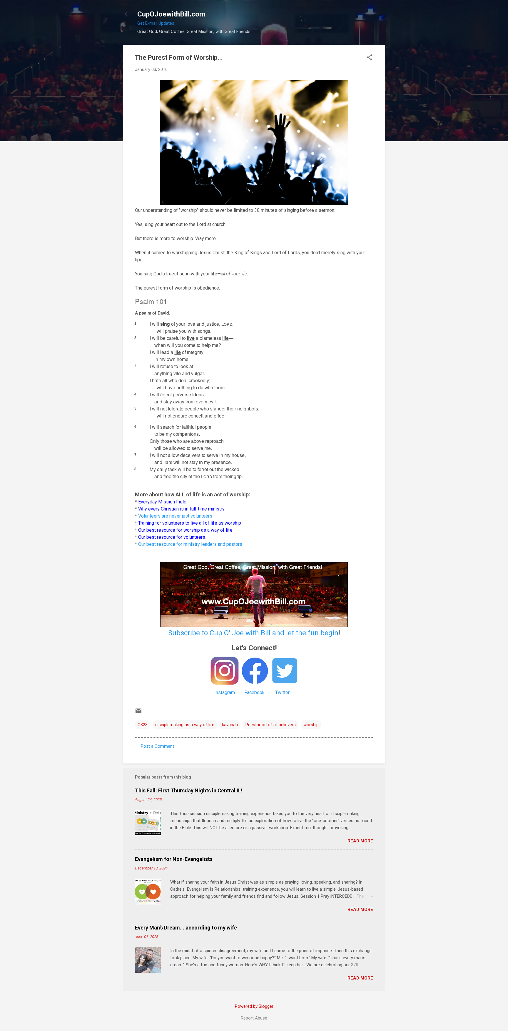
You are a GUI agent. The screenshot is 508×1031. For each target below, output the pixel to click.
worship (311, 724)
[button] (369, 58)
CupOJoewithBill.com (171, 14)
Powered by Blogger (254, 1006)
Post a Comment (157, 746)
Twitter (282, 692)
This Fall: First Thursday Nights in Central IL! (189, 790)
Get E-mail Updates (155, 23)
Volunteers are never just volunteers (175, 516)
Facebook (254, 692)
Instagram (224, 692)
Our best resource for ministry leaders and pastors (190, 544)
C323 (143, 724)
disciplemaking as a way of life (184, 724)
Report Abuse (254, 1018)
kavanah (230, 724)
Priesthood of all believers (270, 724)
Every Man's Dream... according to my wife (186, 927)
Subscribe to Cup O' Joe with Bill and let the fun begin (253, 633)
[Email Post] (138, 713)
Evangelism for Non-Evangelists (174, 859)
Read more (360, 841)
